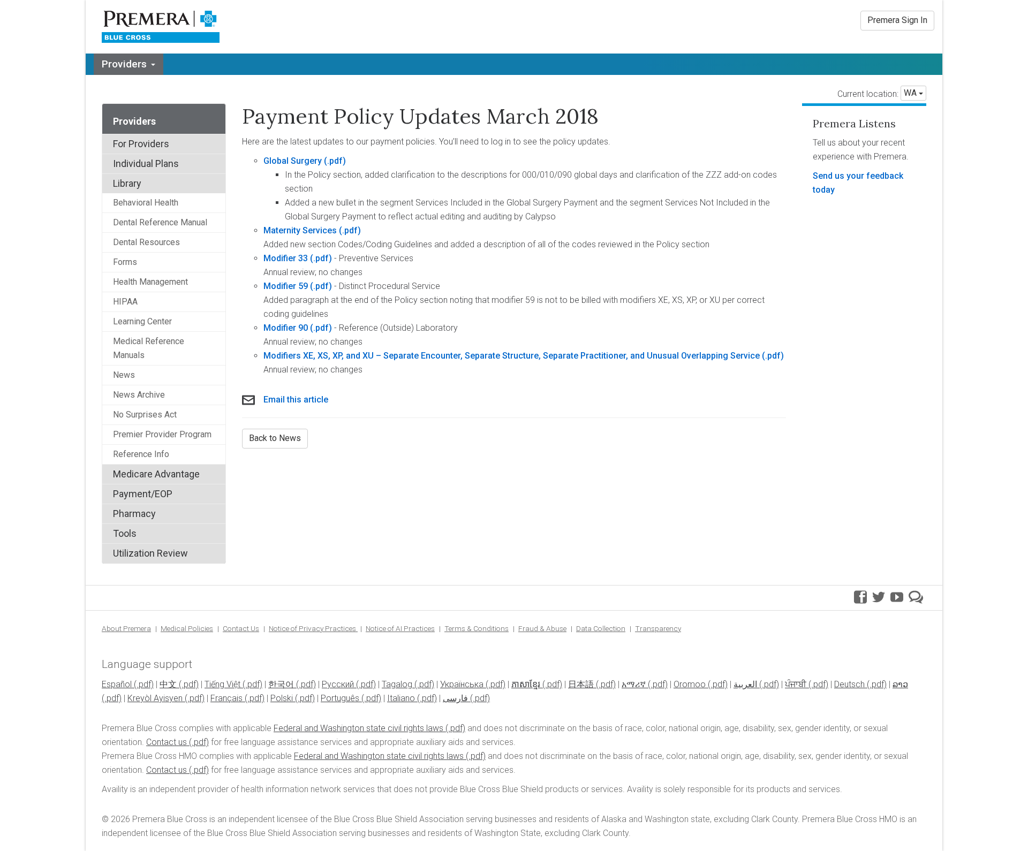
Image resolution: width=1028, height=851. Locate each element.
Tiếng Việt (222, 684)
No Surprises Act (145, 414)
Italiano (401, 698)
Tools (125, 533)
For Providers (141, 143)
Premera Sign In (897, 20)
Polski (281, 698)
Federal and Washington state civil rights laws (358, 728)
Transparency (658, 628)
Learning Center (142, 321)
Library (127, 183)
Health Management (150, 282)
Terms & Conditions (476, 628)
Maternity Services (301, 230)
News (124, 375)
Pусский (338, 684)
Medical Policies (187, 628)
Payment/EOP (142, 493)
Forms (125, 262)
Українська (461, 684)
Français (226, 698)
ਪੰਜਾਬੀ (795, 684)
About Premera (126, 628)
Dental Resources (146, 242)
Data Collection (600, 628)
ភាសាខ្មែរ (525, 684)
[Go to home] (161, 27)
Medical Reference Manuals (148, 348)
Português (340, 698)
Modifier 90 (285, 328)
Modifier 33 (285, 258)
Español (117, 684)
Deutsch (849, 684)
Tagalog (397, 684)
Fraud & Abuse (542, 628)
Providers (124, 64)
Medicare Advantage (156, 474)
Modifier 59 (285, 286)
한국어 (281, 684)
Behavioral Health (145, 202)
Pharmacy (134, 513)
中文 (168, 684)
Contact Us (241, 628)
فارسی (455, 698)
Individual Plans (146, 163)
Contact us (166, 742)
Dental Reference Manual (160, 222)
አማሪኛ (634, 684)
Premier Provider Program (162, 434)
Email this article (295, 399)
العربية (745, 684)
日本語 (581, 684)
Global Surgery (292, 161)
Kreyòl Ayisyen (155, 698)
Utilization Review (150, 553)
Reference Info (141, 454)
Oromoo (690, 684)
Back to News (275, 438)
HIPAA (125, 302)
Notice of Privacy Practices (313, 628)
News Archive (139, 395)
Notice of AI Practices (400, 628)
